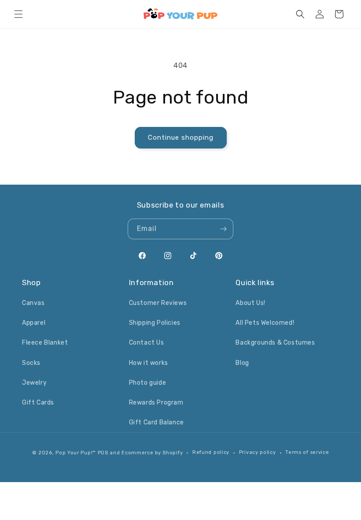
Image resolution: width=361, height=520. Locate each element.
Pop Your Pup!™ (75, 453)
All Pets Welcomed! (265, 323)
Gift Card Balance (156, 422)
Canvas (33, 303)
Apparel (33, 323)
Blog (242, 363)
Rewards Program (156, 402)
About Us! (250, 303)
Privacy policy (257, 452)
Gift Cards (38, 402)
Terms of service (307, 452)
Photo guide (147, 382)
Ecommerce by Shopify (152, 453)
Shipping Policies (154, 323)
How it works (148, 363)
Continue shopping (181, 137)
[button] (18, 14)
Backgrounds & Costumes (275, 342)
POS (103, 453)
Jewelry (34, 382)
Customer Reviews (158, 303)
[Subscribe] (223, 229)
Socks (31, 363)
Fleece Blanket (45, 342)
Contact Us (146, 342)
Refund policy (210, 452)
